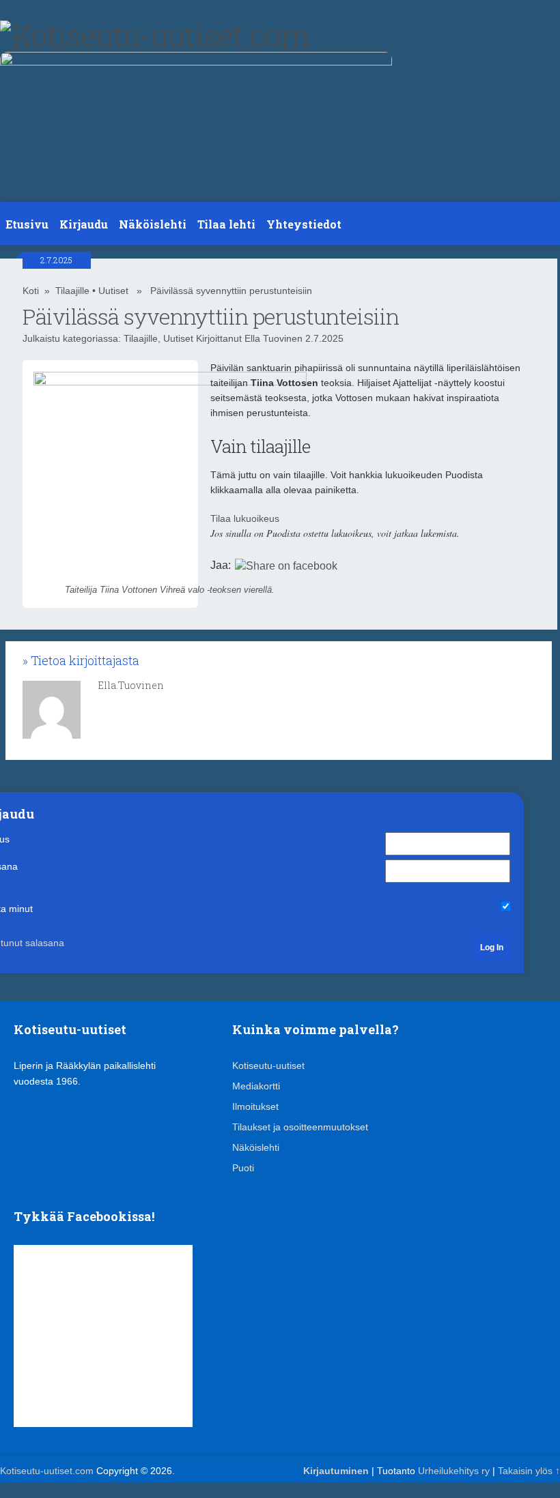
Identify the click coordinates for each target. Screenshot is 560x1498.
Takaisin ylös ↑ (529, 1470)
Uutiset (113, 290)
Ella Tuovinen (273, 338)
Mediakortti (256, 1086)
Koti (31, 290)
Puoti (243, 1167)
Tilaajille (72, 290)
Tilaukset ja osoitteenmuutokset (300, 1126)
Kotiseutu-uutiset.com (47, 1470)
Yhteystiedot (303, 224)
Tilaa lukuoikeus (244, 518)
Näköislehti (152, 224)
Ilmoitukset (255, 1106)
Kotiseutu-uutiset (268, 1065)
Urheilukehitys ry (454, 1470)
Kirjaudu (83, 224)
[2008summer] (196, 62)
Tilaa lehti (226, 224)
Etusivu (26, 224)
